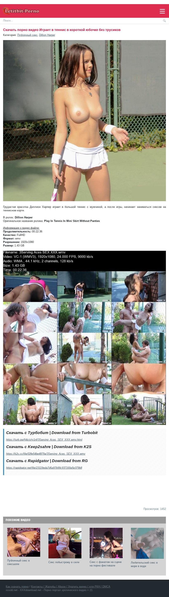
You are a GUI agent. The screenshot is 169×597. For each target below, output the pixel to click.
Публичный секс (27, 35)
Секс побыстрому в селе (63, 562)
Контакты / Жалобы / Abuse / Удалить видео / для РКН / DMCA (70, 586)
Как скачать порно (17, 586)
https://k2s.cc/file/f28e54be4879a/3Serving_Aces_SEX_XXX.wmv (45, 453)
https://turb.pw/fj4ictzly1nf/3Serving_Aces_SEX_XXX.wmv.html (44, 439)
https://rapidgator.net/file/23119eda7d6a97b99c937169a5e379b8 (44, 467)
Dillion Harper (47, 35)
